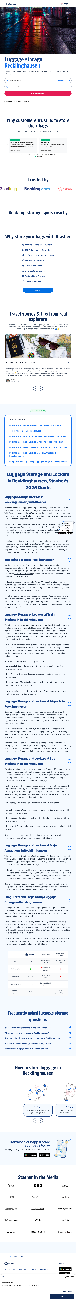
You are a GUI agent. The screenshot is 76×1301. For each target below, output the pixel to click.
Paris (14, 1269)
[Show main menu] (71, 4)
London (7, 1269)
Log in (66, 4)
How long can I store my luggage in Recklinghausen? (28, 1043)
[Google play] (30, 1155)
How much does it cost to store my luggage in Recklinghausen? (32, 1038)
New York (32, 1269)
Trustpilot (11, 650)
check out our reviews (23, 573)
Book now (38, 290)
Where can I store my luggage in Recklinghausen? (26, 1033)
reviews (7, 794)
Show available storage (38, 93)
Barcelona (23, 1269)
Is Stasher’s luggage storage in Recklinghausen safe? (28, 1028)
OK (62, 1296)
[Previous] (35, 388)
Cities (10, 1256)
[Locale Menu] (62, 4)
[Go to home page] (10, 3)
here (59, 878)
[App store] (44, 1155)
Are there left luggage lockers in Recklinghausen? (26, 1049)
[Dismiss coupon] (73, 522)
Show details (67, 1291)
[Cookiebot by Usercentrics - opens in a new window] (66, 1277)
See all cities (43, 1269)
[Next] (41, 388)
